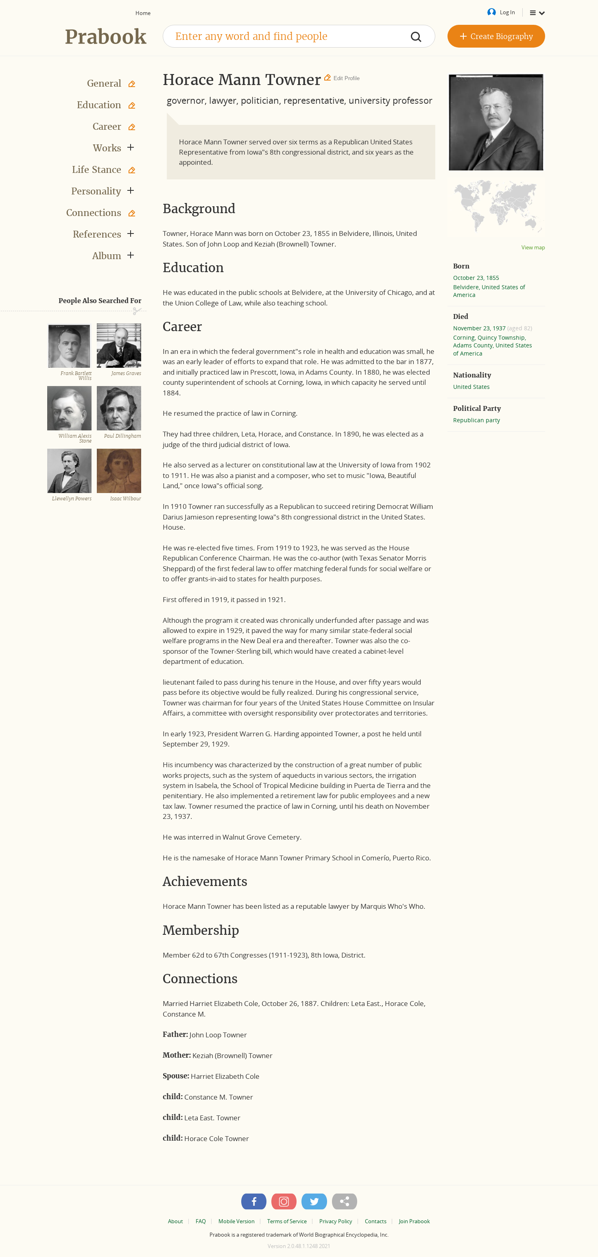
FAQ (201, 1221)
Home (143, 13)
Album (106, 255)
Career (107, 126)
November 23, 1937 (480, 328)
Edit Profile (347, 78)
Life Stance (96, 169)
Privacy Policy (335, 1221)
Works (107, 148)
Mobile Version (236, 1221)
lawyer (222, 100)
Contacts (375, 1221)
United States (471, 387)
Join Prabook (414, 1221)
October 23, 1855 (476, 278)
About (175, 1221)
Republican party (476, 420)
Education (99, 104)
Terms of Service (287, 1221)
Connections (93, 212)
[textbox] (299, 36)
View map (533, 247)
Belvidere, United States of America (489, 291)
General (104, 83)
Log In (507, 12)
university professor (390, 100)
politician (260, 100)
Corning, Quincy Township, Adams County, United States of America (492, 345)
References (97, 234)
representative (314, 100)
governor (186, 100)
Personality (96, 191)
